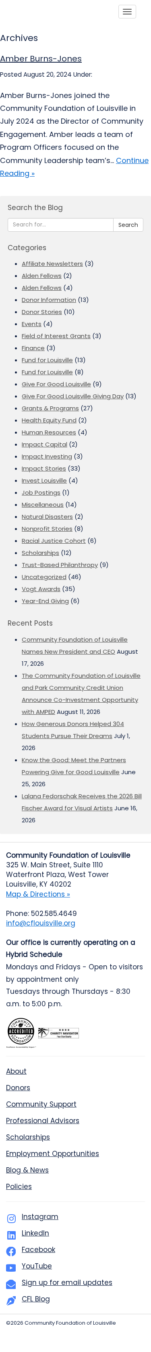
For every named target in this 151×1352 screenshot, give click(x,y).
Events (31, 324)
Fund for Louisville (47, 360)
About (16, 1071)
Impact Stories (44, 468)
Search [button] (128, 225)
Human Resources (49, 432)
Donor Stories (42, 312)
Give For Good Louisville (56, 384)
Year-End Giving (45, 601)
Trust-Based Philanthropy (60, 565)
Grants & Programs (50, 408)
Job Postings (41, 492)
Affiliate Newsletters (52, 263)
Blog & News (27, 1170)
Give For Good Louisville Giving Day (73, 396)
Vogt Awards (41, 589)
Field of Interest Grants (56, 336)
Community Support (41, 1104)
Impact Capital (44, 444)
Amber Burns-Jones (41, 58)
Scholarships (40, 553)
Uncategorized (44, 577)
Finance (33, 348)
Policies (19, 1186)
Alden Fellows (42, 275)
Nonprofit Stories (47, 528)
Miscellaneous (43, 504)
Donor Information (49, 300)
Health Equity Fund (49, 420)
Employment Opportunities (52, 1153)
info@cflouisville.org (40, 923)
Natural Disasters (47, 516)
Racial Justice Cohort (54, 540)
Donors (18, 1088)
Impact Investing (47, 456)
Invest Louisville (44, 480)
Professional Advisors (42, 1121)
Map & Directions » (38, 894)
